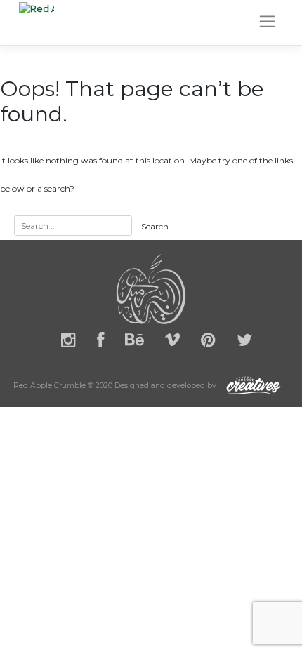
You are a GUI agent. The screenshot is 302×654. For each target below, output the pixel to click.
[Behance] (134, 343)
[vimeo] (172, 343)
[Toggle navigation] (267, 21)
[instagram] (68, 343)
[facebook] (100, 343)
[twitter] (244, 343)
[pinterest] (208, 343)
